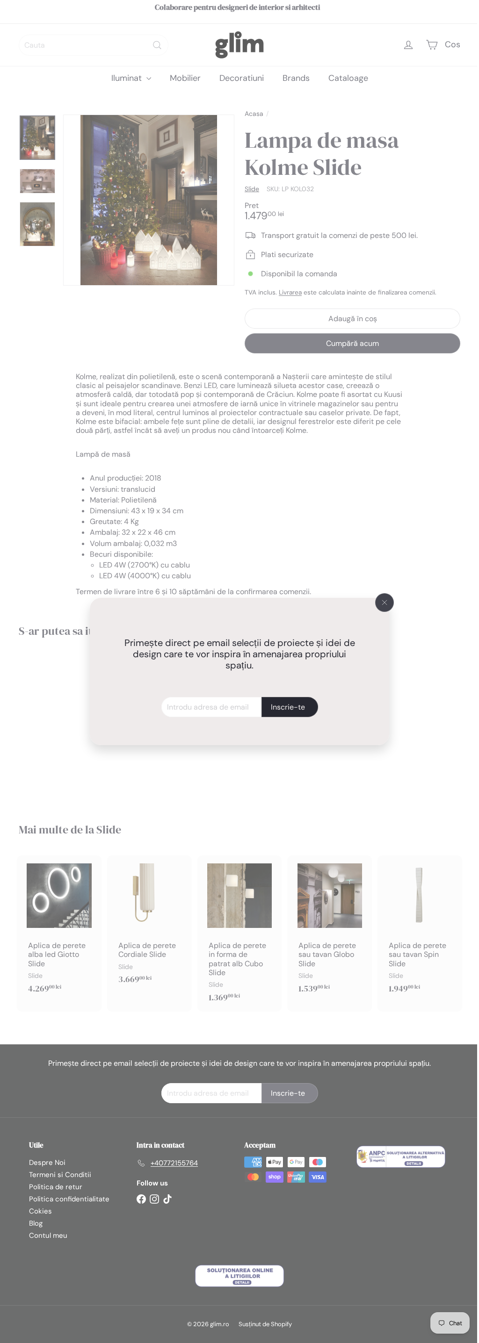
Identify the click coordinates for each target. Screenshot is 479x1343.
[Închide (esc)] (381, 602)
